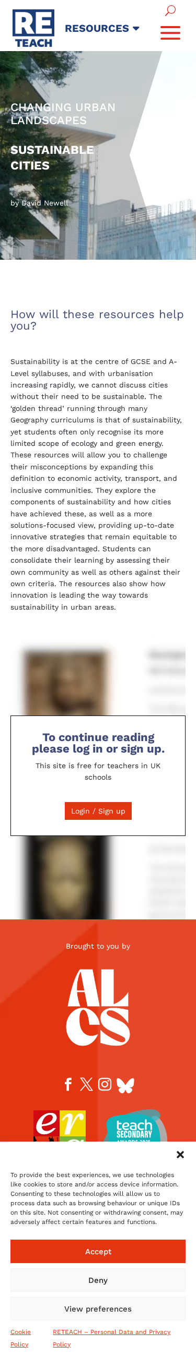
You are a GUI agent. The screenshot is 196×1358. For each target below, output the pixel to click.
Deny (98, 1280)
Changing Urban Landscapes (63, 114)
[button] (180, 1154)
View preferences (98, 1309)
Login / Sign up (98, 811)
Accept (98, 1251)
